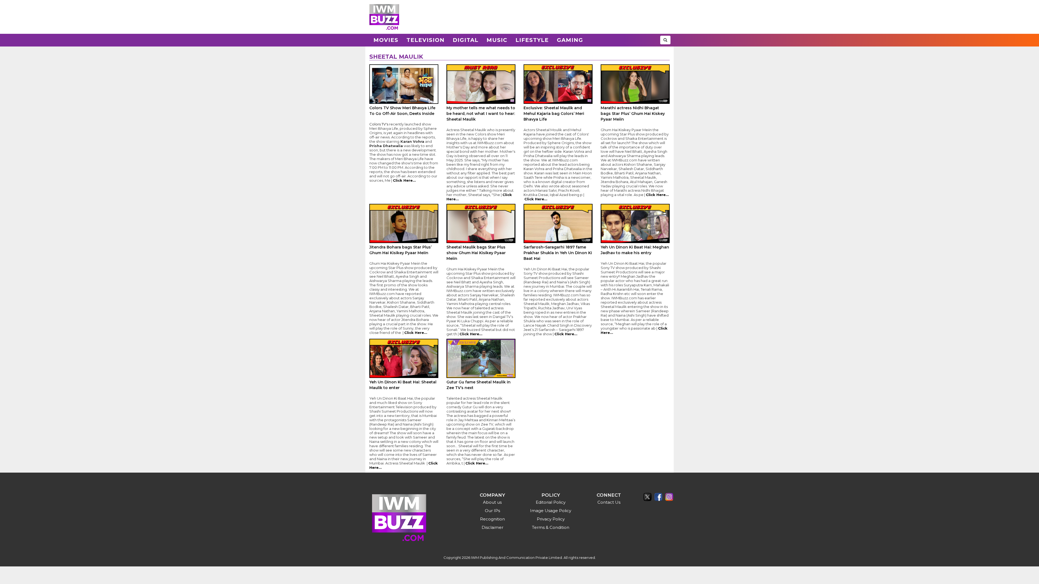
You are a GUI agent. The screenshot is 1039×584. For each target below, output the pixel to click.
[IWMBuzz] (384, 17)
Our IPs (492, 510)
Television (425, 40)
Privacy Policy (551, 519)
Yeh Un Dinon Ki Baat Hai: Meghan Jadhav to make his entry (635, 250)
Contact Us (608, 502)
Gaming (570, 40)
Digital (465, 40)
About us (492, 502)
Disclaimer (492, 527)
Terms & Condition (550, 527)
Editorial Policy (550, 502)
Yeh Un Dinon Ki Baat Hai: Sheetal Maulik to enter (402, 385)
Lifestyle (532, 40)
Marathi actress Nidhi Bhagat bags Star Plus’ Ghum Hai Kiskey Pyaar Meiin (633, 113)
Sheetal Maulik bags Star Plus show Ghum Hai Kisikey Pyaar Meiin (476, 253)
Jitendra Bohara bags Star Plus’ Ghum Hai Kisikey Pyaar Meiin (400, 250)
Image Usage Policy (550, 510)
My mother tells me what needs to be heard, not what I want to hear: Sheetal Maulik (480, 113)
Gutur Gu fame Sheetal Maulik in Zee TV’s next (478, 385)
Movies (385, 40)
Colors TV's (378, 124)
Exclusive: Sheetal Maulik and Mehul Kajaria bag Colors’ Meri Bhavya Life (554, 113)
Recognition (492, 519)
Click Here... (404, 180)
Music (496, 40)
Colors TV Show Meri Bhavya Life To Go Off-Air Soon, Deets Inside (402, 110)
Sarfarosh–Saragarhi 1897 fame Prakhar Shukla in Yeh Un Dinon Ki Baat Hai (558, 253)
